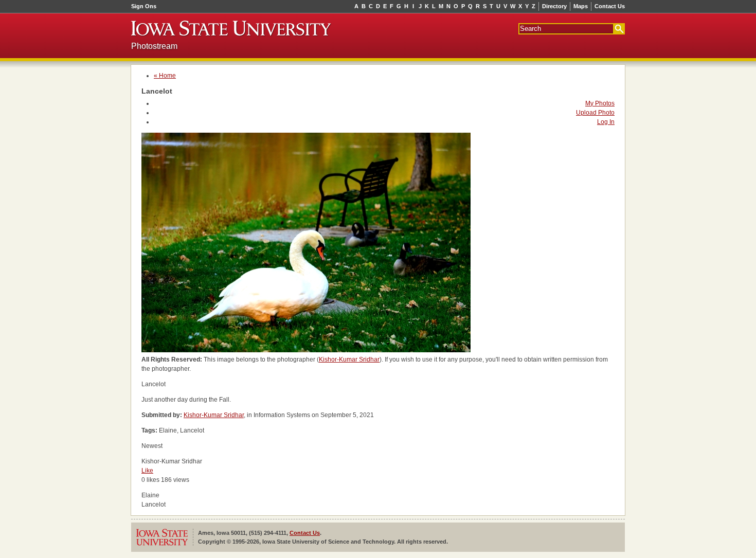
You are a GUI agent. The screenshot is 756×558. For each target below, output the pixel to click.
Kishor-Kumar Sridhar (349, 359)
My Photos (600, 103)
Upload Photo (595, 112)
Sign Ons (143, 6)
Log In (606, 121)
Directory (554, 6)
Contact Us (610, 6)
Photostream (154, 46)
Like (147, 470)
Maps (580, 6)
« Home (165, 75)
